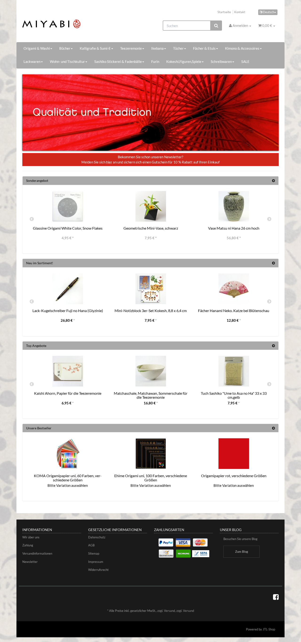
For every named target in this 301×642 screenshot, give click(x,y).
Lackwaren (32, 61)
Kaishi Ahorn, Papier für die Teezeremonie (67, 393)
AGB (91, 545)
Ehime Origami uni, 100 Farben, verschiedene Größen (150, 477)
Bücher (64, 48)
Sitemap (93, 553)
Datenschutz (96, 537)
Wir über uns (31, 537)
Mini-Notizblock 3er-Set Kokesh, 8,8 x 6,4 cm (151, 310)
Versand (169, 611)
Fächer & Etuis (204, 48)
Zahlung (27, 545)
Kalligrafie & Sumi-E (95, 48)
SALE (245, 61)
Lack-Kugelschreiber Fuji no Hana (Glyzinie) (67, 310)
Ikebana (157, 48)
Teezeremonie (131, 48)
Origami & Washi (37, 48)
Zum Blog (241, 551)
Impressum (95, 562)
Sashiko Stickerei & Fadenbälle (118, 61)
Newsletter (30, 562)
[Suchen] (216, 25)
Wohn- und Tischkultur (67, 61)
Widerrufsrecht (98, 570)
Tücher (178, 48)
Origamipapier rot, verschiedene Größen (233, 475)
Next (269, 219)
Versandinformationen (37, 553)
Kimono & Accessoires (242, 48)
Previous (31, 219)
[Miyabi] (62, 24)
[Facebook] (276, 597)
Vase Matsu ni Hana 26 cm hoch (233, 228)
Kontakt (239, 12)
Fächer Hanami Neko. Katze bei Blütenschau (233, 310)
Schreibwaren (221, 61)
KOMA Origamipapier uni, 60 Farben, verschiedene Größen (68, 477)
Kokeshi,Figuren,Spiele (183, 61)
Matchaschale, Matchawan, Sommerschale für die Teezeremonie (150, 395)
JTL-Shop (269, 629)
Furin (155, 61)
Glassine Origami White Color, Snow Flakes (68, 228)
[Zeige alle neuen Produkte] (273, 263)
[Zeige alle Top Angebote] (273, 345)
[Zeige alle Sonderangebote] (273, 180)
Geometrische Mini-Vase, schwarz (150, 228)
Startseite (224, 12)
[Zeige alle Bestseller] (273, 428)
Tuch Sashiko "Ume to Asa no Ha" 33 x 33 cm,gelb (234, 395)
